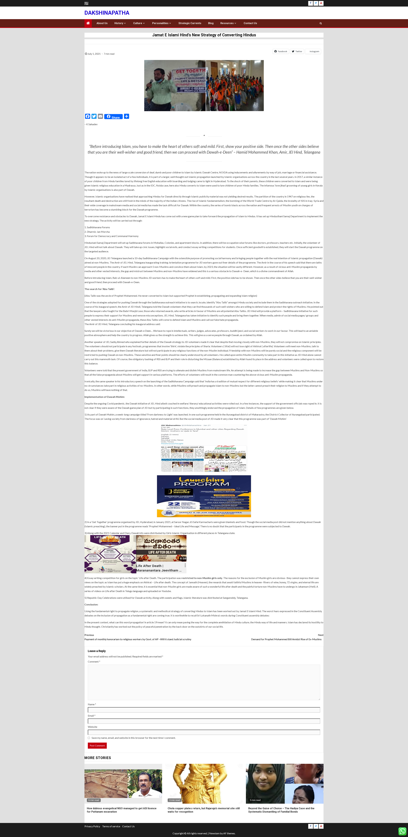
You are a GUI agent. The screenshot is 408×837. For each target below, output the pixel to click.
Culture (137, 23)
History (118, 23)
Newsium (214, 833)
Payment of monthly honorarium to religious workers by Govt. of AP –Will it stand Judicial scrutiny (137, 637)
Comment (94, 661)
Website (92, 726)
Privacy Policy (92, 826)
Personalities (160, 23)
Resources (227, 23)
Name (92, 704)
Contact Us (250, 23)
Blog (211, 23)
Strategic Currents (189, 23)
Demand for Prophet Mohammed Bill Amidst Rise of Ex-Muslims (287, 637)
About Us (102, 23)
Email (91, 715)
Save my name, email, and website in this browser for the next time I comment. (134, 737)
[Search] (321, 23)
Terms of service (111, 826)
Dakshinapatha (106, 13)
